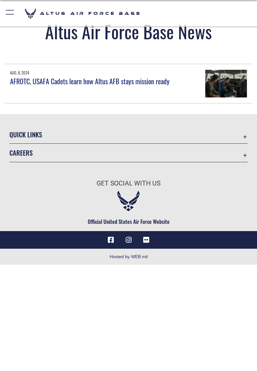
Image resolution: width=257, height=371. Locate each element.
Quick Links (25, 134)
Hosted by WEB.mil (129, 256)
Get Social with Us (128, 183)
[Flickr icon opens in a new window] (146, 240)
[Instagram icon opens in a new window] (128, 240)
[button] (10, 13)
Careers (21, 153)
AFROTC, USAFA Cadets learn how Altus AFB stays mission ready (90, 81)
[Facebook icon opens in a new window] (111, 240)
